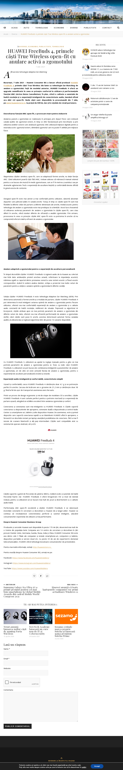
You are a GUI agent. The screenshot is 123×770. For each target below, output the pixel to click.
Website (7, 668)
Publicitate (90, 27)
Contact (107, 27)
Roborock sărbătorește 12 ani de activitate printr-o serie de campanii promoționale (104, 101)
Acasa (14, 27)
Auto (26, 27)
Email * (6, 658)
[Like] (34, 575)
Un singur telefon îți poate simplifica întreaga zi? (101, 116)
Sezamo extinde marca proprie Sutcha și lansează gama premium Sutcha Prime (65, 631)
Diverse (74, 27)
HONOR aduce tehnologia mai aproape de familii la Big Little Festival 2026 (103, 53)
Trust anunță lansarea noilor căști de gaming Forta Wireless (15, 630)
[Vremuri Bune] (61, 12)
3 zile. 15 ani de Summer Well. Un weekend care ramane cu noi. (104, 86)
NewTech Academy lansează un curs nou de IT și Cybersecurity (39, 630)
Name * (7, 649)
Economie (59, 27)
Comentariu (8, 690)
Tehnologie (41, 27)
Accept (97, 766)
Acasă (6, 34)
